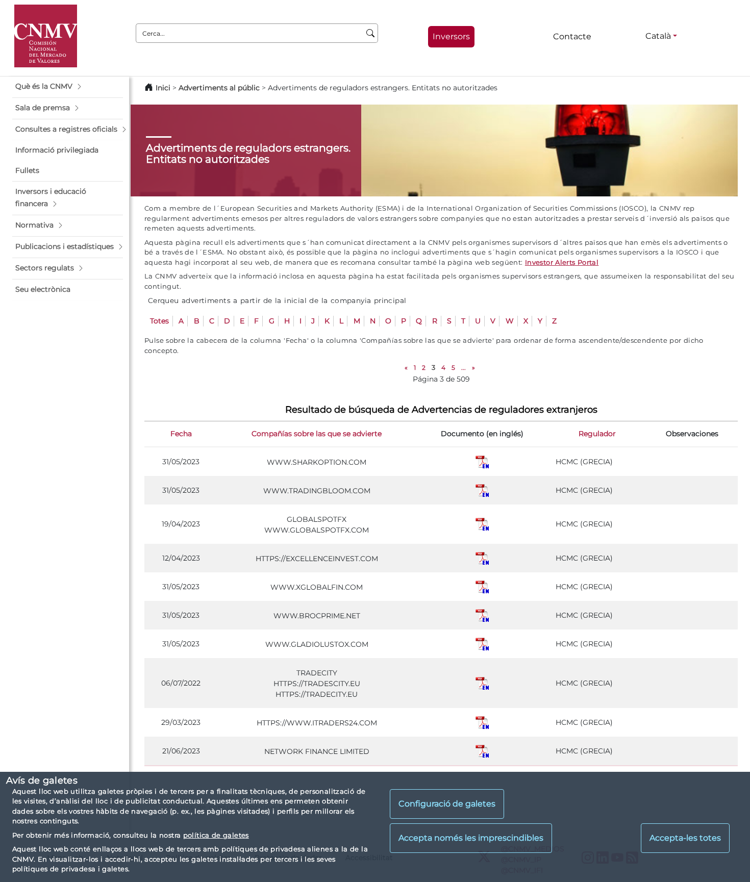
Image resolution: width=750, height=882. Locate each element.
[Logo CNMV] (46, 36)
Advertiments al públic (219, 87)
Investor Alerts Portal (561, 262)
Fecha (181, 433)
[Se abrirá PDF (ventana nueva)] (482, 461)
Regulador (597, 433)
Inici (163, 87)
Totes (159, 320)
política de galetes (216, 835)
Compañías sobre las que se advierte (317, 433)
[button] (67, 87)
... (463, 367)
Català (658, 36)
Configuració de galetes (446, 804)
